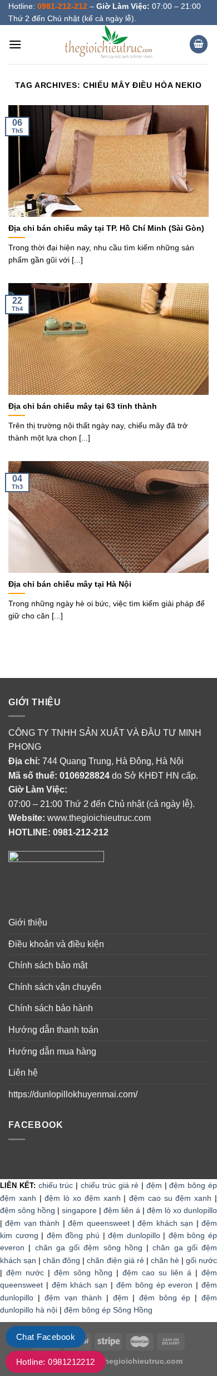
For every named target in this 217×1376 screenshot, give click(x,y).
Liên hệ (23, 1072)
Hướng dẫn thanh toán (53, 1030)
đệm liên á (121, 1210)
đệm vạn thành (32, 1223)
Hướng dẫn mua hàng (52, 1051)
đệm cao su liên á (156, 1272)
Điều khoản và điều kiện (56, 944)
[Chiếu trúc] (108, 44)
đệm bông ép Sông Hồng (108, 1309)
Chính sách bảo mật (47, 965)
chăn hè (165, 1260)
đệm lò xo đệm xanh (82, 1198)
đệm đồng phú (73, 1235)
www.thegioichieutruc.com (99, 818)
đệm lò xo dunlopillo (182, 1210)
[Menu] (15, 44)
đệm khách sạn (165, 1223)
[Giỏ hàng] (199, 44)
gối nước (201, 1260)
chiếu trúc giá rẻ (110, 1185)
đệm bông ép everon (154, 1284)
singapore (79, 1210)
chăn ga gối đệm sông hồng (88, 1247)
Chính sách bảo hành (50, 1008)
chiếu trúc (55, 1185)
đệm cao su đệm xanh (170, 1198)
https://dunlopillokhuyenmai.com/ (72, 1094)
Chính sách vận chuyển (54, 987)
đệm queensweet (98, 1223)
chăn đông (61, 1260)
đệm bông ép (164, 1297)
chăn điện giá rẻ (115, 1260)
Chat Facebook (45, 1337)
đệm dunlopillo (134, 1235)
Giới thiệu (27, 922)
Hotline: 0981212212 (55, 1362)
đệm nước (25, 1272)
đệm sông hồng (27, 1210)
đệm (154, 1185)
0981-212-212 (80, 832)
